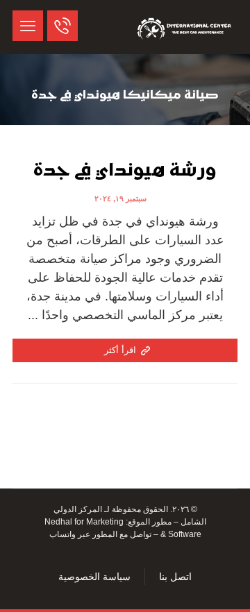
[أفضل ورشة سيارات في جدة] (185, 27)
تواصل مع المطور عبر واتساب (100, 534)
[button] (27, 25)
